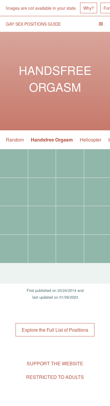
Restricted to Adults (55, 377)
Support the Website (55, 363)
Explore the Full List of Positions (55, 329)
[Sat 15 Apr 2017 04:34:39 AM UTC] (14, 192)
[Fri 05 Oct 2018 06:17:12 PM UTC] (42, 163)
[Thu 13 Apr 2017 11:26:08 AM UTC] (14, 220)
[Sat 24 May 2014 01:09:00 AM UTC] (14, 249)
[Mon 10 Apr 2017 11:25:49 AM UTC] (42, 220)
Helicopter (90, 139)
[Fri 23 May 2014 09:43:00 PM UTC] (42, 249)
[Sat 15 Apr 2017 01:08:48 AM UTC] (42, 192)
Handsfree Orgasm (52, 139)
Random (15, 139)
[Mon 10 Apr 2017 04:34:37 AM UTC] (70, 220)
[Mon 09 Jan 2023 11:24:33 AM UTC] (14, 163)
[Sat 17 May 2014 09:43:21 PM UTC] (70, 249)
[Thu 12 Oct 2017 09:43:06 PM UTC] (70, 163)
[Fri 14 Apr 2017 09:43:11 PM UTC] (70, 192)
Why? (88, 8)
